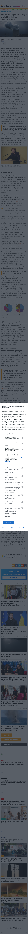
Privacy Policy (22, 527)
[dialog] (14, 467)
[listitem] (14, 434)
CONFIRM (8, 522)
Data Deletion (5, 527)
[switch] (22, 438)
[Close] (24, 406)
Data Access (14, 527)
